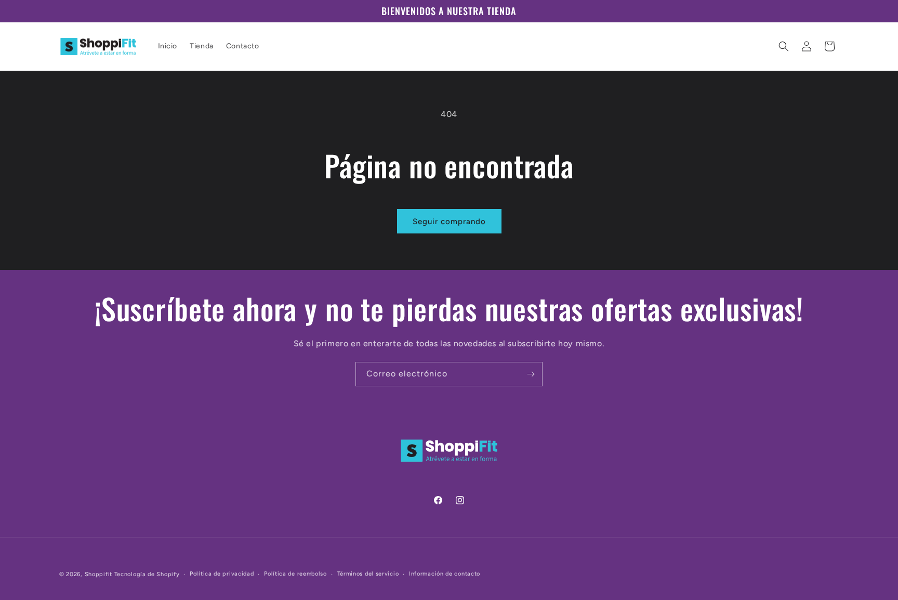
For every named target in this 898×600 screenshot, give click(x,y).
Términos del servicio (368, 573)
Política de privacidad (222, 573)
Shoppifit (98, 574)
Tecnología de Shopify (147, 574)
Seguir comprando (449, 221)
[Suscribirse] (530, 374)
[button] (783, 46)
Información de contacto (444, 573)
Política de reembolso (295, 573)
